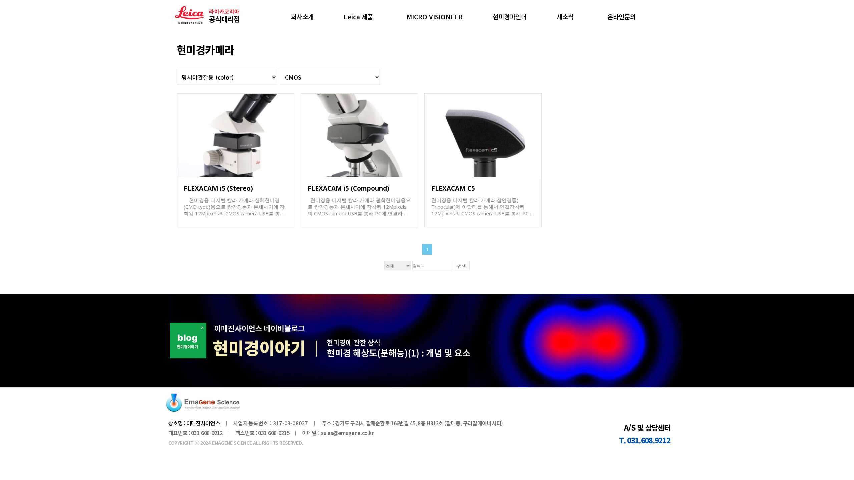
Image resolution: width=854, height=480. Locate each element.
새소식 (565, 16)
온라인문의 (621, 16)
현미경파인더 (510, 16)
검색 (461, 266)
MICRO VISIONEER (435, 16)
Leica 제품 (358, 16)
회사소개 (302, 16)
